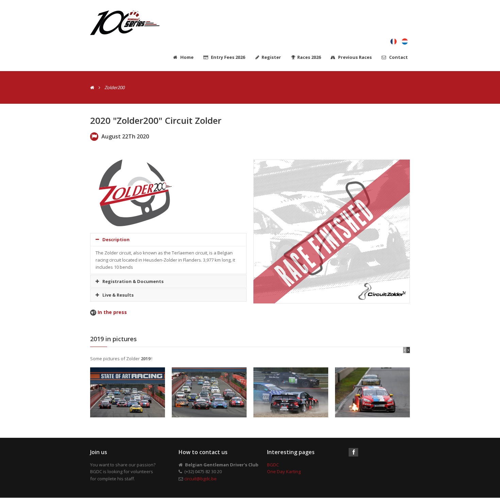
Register (271, 57)
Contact (398, 57)
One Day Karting (284, 471)
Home (186, 57)
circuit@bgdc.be (200, 479)
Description (116, 239)
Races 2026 (309, 57)
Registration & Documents (133, 281)
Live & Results (118, 295)
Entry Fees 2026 (227, 57)
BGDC (273, 465)
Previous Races (354, 57)
